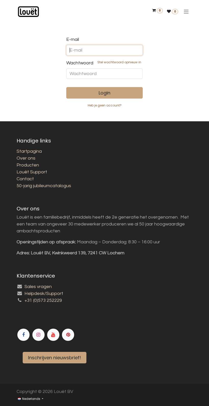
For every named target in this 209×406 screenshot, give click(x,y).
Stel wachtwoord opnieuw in (119, 62)
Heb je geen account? (105, 105)
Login (104, 93)
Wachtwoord (103, 62)
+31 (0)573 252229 (43, 300)
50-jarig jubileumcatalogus (44, 185)
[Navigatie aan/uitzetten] (186, 12)
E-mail (72, 39)
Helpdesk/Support (43, 293)
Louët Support (32, 172)
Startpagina (29, 151)
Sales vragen (38, 286)
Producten (28, 165)
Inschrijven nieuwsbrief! (54, 357)
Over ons (26, 158)
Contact (25, 178)
